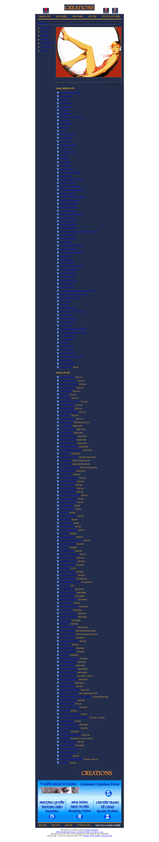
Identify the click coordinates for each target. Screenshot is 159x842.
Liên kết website (106, 836)
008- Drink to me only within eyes (71, 117)
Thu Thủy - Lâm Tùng (97, 717)
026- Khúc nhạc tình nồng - (69, 478)
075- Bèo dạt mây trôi (67, 350)
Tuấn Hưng (80, 648)
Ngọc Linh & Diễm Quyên (88, 693)
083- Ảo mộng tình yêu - (68, 676)
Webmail (86, 836)
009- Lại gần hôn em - (67, 405)
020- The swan (65, 159)
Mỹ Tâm (81, 499)
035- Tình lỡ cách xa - (67, 509)
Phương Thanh (82, 627)
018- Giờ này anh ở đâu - (68, 436)
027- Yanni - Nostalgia (67, 183)
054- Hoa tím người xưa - (69, 575)
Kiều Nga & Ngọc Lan (82, 422)
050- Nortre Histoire (67, 263)
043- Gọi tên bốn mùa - (68, 537)
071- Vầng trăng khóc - (68, 634)
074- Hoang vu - (66, 644)
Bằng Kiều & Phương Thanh (86, 631)
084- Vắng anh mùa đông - (69, 679)
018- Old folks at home (68, 152)
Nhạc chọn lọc (43, 23)
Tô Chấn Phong (81, 578)
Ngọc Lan (78, 377)
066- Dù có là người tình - (69, 617)
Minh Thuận (82, 613)
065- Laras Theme (66, 315)
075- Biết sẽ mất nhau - (68, 648)
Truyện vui (44, 32)
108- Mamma (64, 763)
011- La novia (64, 127)
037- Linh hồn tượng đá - (69, 516)
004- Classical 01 (66, 103)
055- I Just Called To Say (68, 280)
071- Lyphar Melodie (67, 336)
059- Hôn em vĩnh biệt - (68, 592)
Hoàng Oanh (80, 665)
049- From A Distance (67, 259)
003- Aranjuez (65, 100)
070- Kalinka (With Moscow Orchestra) (73, 332)
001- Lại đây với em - (67, 377)
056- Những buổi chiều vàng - (70, 582)
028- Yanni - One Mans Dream (70, 186)
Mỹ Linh (78, 703)
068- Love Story (65, 325)
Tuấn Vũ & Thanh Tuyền (88, 467)
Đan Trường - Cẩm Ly (85, 676)
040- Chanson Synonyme (68, 228)
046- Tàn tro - (65, 547)
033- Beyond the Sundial (68, 204)
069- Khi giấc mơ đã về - (68, 627)
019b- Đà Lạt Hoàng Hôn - (69, 446)
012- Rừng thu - (65, 415)
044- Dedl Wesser (66, 242)
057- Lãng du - (65, 585)
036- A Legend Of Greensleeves (71, 214)
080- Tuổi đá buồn (66, 367)
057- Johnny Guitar (66, 287)
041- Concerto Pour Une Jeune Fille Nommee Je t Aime (79, 232)
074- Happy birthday (67, 346)
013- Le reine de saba (67, 134)
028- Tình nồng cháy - (68, 485)
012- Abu (63, 131)
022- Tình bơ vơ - (66, 464)
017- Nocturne (65, 148)
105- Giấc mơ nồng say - (68, 752)
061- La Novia (65, 301)
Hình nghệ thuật (46, 43)
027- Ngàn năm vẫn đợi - (68, 481)
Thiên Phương (82, 669)
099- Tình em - (65, 731)
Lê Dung (74, 710)
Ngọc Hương (79, 589)
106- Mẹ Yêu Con (66, 756)
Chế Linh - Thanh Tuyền (87, 457)
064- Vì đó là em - (66, 610)
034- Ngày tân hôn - (67, 505)
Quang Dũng (83, 606)
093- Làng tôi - (65, 710)
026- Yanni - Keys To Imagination (71, 179)
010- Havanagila (65, 124)
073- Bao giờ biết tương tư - (69, 641)
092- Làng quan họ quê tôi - (69, 707)
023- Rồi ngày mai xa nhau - (70, 467)
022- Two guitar (65, 166)
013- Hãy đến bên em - (68, 419)
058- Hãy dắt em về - (67, 589)
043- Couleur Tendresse (68, 238)
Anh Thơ (79, 686)
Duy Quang (80, 565)
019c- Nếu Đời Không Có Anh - (71, 450)
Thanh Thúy (82, 662)
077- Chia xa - (65, 655)
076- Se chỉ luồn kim (67, 353)
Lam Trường (76, 620)
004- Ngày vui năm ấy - (68, 387)
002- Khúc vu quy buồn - (69, 380)
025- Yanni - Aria (66, 176)
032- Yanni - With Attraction (69, 200)
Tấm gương (45, 39)
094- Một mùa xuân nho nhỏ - (70, 714)
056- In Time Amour (67, 284)
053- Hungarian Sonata (68, 273)
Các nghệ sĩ (84, 658)
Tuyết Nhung (80, 637)
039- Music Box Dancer (68, 225)
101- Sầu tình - (65, 738)
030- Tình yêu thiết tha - (68, 492)
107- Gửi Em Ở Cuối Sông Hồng (71, 759)
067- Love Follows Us (67, 322)
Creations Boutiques (91, 830)
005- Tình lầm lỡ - (66, 391)
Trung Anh (83, 707)
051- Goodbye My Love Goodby (71, 266)
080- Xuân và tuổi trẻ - (68, 665)
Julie (72, 585)
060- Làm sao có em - (67, 596)
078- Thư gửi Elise (66, 360)
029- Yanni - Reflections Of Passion (72, 190)
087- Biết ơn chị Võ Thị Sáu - (70, 690)
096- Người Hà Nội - (67, 721)
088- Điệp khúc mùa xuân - (69, 693)
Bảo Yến (77, 603)
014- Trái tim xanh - (67, 422)
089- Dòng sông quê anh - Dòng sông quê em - (76, 697)
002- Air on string (66, 96)
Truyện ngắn (45, 28)
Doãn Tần (81, 700)
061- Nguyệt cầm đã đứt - (69, 599)
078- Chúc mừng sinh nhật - (70, 658)
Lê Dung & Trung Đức (100, 697)
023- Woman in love (67, 169)
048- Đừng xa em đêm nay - (70, 554)
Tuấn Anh (82, 641)
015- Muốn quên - (66, 426)
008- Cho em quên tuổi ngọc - (70, 401)
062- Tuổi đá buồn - (67, 603)
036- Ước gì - (64, 512)
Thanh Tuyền (77, 426)
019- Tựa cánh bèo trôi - (68, 439)
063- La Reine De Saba (68, 308)
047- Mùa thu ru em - (67, 551)
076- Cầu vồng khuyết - (68, 651)
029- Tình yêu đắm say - (68, 488)
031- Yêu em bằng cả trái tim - (70, 495)
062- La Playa (64, 304)
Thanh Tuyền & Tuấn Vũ (81, 460)
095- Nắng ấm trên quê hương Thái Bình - (74, 717)
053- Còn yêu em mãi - (68, 571)
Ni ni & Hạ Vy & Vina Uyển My (81, 738)
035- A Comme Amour (67, 211)
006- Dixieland (65, 110)
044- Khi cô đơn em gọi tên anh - (71, 540)
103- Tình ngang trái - (67, 745)
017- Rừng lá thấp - (66, 433)
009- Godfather (65, 120)
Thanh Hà (86, 540)
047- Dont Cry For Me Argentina (71, 252)
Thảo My (83, 554)
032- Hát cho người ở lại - (69, 499)
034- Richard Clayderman (69, 207)
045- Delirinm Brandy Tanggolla (71, 245)
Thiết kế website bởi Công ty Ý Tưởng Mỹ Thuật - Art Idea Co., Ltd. (79, 832)
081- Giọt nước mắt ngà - (69, 669)
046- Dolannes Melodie (68, 249)
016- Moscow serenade (68, 145)
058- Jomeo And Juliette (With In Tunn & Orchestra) (78, 291)
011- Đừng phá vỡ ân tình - (69, 412)
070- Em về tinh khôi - (68, 631)
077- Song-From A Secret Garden (71, 357)
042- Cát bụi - (65, 533)
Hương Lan (80, 558)
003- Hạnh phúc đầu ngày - (69, 384)
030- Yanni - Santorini (67, 193)
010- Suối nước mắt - (67, 408)
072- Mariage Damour (67, 339)
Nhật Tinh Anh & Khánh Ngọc (87, 634)
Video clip (44, 51)
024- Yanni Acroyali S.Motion (70, 172)
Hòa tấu (75, 367)
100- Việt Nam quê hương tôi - (70, 735)
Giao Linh (81, 575)
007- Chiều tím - (65, 398)
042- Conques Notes (67, 235)
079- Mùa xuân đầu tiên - (69, 662)
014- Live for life (65, 138)
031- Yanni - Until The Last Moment (72, 197)
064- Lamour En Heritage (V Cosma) (72, 311)
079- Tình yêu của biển (68, 364)
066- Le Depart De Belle (68, 318)
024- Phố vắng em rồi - (68, 471)
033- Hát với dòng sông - (68, 502)
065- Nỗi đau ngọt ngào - (69, 613)
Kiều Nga (76, 474)
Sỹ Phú (73, 568)
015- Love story (65, 141)
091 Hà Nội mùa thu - (67, 703)
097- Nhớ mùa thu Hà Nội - (69, 724)
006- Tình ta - (65, 394)
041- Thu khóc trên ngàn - (69, 530)
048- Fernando (65, 256)
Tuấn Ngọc (81, 561)
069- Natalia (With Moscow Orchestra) (73, 329)
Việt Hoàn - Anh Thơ (90, 759)
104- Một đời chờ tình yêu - (69, 749)
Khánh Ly (81, 530)
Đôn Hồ (80, 516)
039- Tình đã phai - (66, 523)
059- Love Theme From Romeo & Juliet (73, 294)
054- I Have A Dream (67, 277)
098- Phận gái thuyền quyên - (70, 728)
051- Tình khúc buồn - (68, 565)
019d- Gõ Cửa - (65, 453)
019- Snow (63, 155)
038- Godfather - (66, 519)
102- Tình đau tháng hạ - (68, 742)
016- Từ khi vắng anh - (68, 429)
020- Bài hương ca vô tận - (69, 457)
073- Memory (64, 343)
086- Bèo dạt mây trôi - (68, 686)
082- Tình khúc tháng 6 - (68, 672)
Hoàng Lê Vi (83, 679)
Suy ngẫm (44, 35)
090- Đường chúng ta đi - (69, 700)
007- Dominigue (65, 113)
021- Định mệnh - (66, 460)
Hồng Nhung (79, 683)
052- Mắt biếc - (65, 568)
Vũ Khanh (79, 571)
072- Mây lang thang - (67, 637)
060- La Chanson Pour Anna (70, 298)
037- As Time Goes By (68, 218)
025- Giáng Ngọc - (66, 474)
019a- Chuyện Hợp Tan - (68, 443)
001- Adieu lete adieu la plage (70, 93)
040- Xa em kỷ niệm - (67, 526)
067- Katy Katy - (66, 620)
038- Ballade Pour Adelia (68, 221)
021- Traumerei (65, 162)
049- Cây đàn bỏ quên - (68, 558)
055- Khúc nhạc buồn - (68, 578)
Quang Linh (85, 735)
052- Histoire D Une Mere (69, 270)
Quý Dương (75, 731)
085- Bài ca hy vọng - (67, 683)
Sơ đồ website (95, 836)
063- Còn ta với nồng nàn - (69, 606)
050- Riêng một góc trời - (69, 561)
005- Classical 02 (66, 106)
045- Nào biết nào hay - (68, 544)
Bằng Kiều (74, 624)
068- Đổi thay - (65, 624)
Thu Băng (72, 763)
